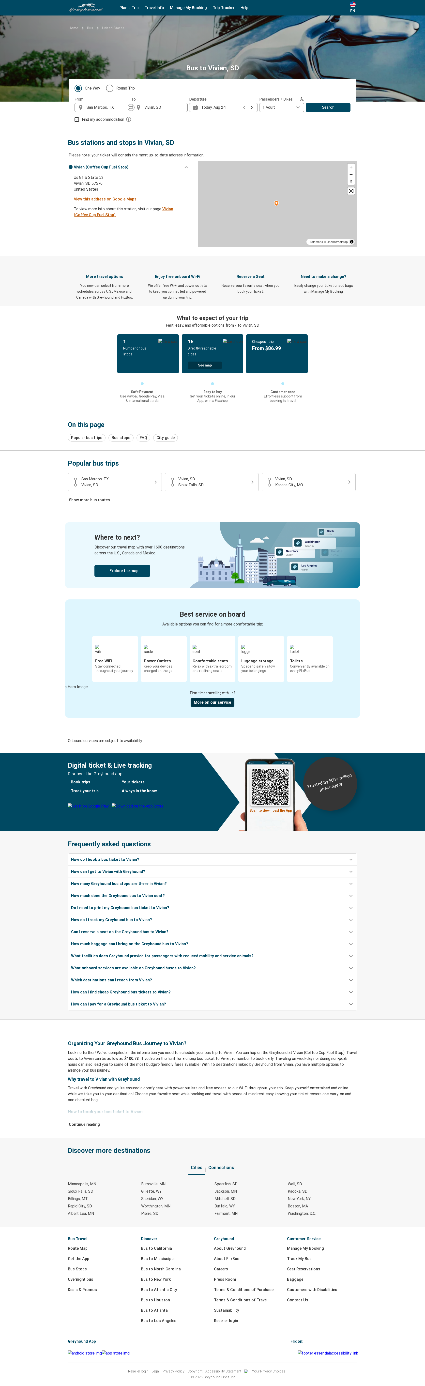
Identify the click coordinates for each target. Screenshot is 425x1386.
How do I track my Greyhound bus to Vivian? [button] (111, 919)
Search (328, 107)
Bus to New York (156, 1279)
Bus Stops (77, 1269)
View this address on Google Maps (105, 199)
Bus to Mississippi (158, 1258)
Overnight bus (80, 1279)
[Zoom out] (351, 174)
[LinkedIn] (295, 1353)
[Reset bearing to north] (351, 181)
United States (113, 28)
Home (73, 28)
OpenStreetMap (337, 242)
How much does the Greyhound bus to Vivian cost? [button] (118, 895)
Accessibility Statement (223, 1371)
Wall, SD (295, 1184)
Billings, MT (78, 1198)
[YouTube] (294, 1353)
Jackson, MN (225, 1191)
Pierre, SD (149, 1213)
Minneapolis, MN (82, 1184)
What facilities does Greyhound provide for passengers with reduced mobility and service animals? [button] (162, 956)
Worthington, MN (155, 1206)
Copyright (194, 1371)
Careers (221, 1269)
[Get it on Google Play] (85, 1353)
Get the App (78, 1258)
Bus (90, 28)
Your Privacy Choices (268, 1371)
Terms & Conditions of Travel (241, 1300)
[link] (212, 555)
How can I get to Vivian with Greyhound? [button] (108, 871)
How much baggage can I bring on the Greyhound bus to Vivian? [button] (129, 944)
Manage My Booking (305, 1248)
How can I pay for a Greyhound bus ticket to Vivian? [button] (118, 1004)
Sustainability (226, 1310)
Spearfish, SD (226, 1184)
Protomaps (315, 242)
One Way (92, 88)
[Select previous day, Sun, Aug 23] (244, 107)
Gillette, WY (151, 1191)
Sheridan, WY (152, 1198)
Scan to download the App (270, 810)
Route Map (78, 1248)
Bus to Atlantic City (159, 1289)
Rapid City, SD (80, 1206)
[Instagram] (292, 1353)
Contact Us (297, 1300)
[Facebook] (291, 1353)
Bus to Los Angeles (158, 1320)
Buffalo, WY (224, 1206)
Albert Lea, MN (81, 1213)
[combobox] (107, 107)
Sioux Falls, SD (80, 1191)
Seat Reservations (303, 1269)
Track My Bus (299, 1258)
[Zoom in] (351, 167)
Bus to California (156, 1248)
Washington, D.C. (302, 1213)
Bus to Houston (155, 1300)
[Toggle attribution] (352, 242)
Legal (156, 1371)
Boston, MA (298, 1206)
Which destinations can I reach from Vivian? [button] (111, 980)
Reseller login (226, 1320)
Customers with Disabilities (312, 1289)
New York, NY (299, 1198)
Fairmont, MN (226, 1213)
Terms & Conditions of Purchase (243, 1289)
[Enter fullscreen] (351, 191)
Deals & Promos (82, 1289)
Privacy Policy (173, 1371)
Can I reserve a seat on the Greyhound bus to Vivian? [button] (119, 931)
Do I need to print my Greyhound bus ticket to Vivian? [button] (120, 907)
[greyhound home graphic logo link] (85, 8)
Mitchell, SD (225, 1198)
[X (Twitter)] (297, 1353)
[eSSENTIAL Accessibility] (329, 1353)
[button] (130, 167)
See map (205, 365)
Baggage (295, 1279)
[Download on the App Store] (116, 1353)
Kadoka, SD (297, 1191)
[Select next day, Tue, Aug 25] (252, 107)
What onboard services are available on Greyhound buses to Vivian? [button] (133, 968)
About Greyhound (230, 1248)
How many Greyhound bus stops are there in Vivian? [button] (119, 883)
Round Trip (125, 88)
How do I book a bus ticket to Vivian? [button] (105, 859)
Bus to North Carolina (161, 1269)
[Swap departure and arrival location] (131, 107)
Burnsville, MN (153, 1184)
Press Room (225, 1279)
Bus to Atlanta (154, 1310)
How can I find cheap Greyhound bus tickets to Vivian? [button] (121, 992)
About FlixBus (226, 1258)
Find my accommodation (103, 119)
